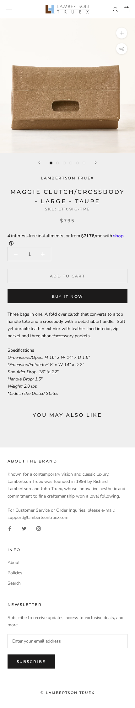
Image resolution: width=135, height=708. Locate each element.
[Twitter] (24, 528)
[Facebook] (10, 528)
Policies (15, 573)
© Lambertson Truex (67, 692)
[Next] (96, 162)
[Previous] (39, 162)
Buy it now (68, 296)
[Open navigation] (9, 9)
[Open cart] (126, 9)
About (14, 563)
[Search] (115, 9)
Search (14, 583)
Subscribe (31, 661)
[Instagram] (38, 528)
